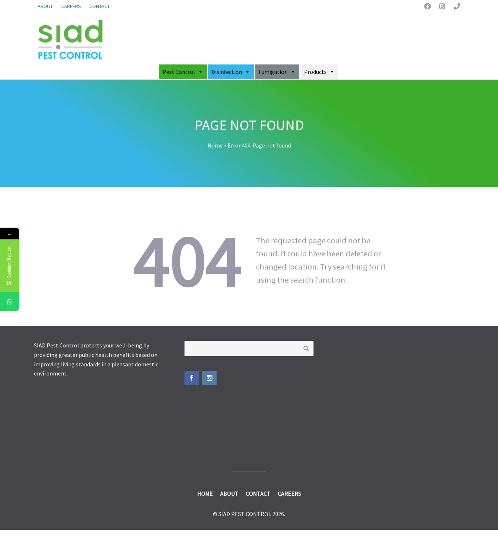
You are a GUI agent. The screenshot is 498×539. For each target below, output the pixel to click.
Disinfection (226, 71)
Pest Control (179, 71)
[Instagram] (209, 378)
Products (315, 71)
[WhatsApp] (9, 301)
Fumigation (273, 71)
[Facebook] (191, 378)
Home (215, 145)
